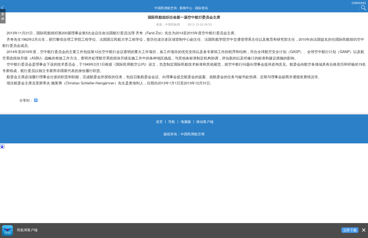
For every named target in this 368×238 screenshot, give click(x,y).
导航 (171, 121)
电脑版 (186, 121)
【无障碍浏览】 (359, 2)
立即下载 (350, 230)
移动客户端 (204, 121)
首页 (159, 121)
